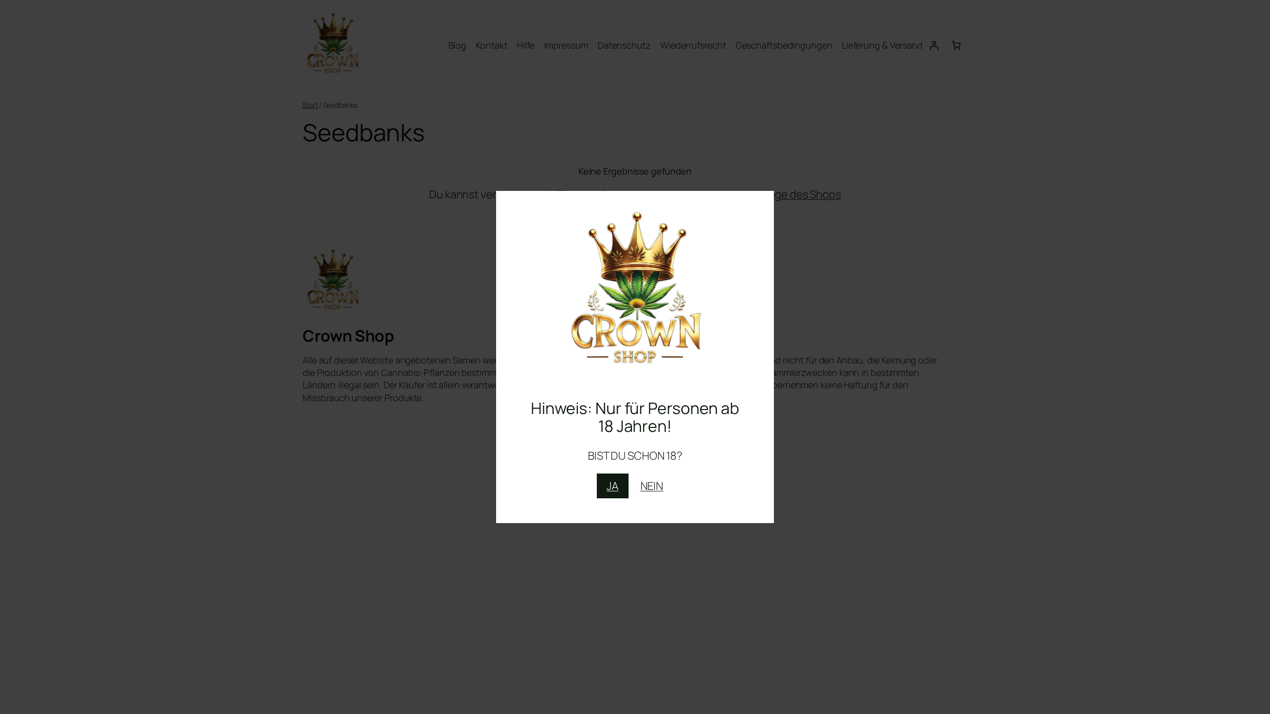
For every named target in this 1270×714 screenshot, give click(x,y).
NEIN (652, 485)
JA (613, 485)
